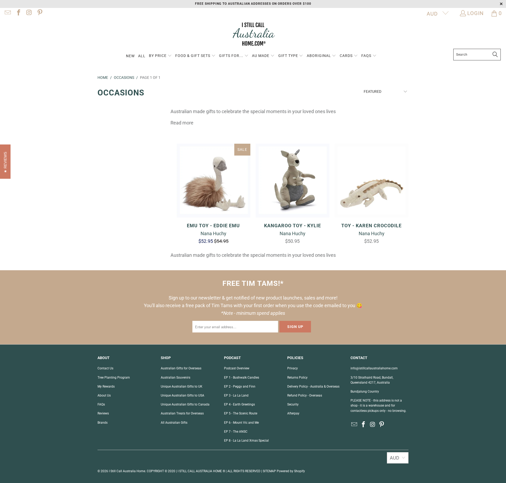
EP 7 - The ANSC (235, 431)
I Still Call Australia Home (127, 471)
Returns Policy (297, 377)
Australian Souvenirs (175, 377)
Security (293, 404)
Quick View (213, 192)
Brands (103, 422)
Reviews (103, 413)
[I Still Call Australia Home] (253, 35)
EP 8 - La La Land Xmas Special (246, 440)
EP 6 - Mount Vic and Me (241, 422)
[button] (160, 56)
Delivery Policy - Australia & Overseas (313, 386)
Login (475, 13)
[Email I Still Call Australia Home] (7, 13)
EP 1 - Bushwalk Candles (241, 377)
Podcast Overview (236, 368)
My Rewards (106, 386)
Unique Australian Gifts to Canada (185, 404)
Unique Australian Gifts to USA (182, 395)
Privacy (292, 368)
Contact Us (105, 368)
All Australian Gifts (174, 422)
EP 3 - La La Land (236, 395)
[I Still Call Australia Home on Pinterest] (39, 13)
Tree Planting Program (114, 377)
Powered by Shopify (291, 471)
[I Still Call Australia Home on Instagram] (28, 13)
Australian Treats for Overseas (182, 413)
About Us (104, 395)
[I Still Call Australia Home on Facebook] (17, 13)
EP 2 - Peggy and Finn (239, 386)
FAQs (101, 404)
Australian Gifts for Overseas (181, 368)
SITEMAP (269, 471)
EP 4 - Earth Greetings (239, 404)
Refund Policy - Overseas (304, 395)
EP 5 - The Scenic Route (240, 413)
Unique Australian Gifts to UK (181, 386)
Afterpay (293, 413)
